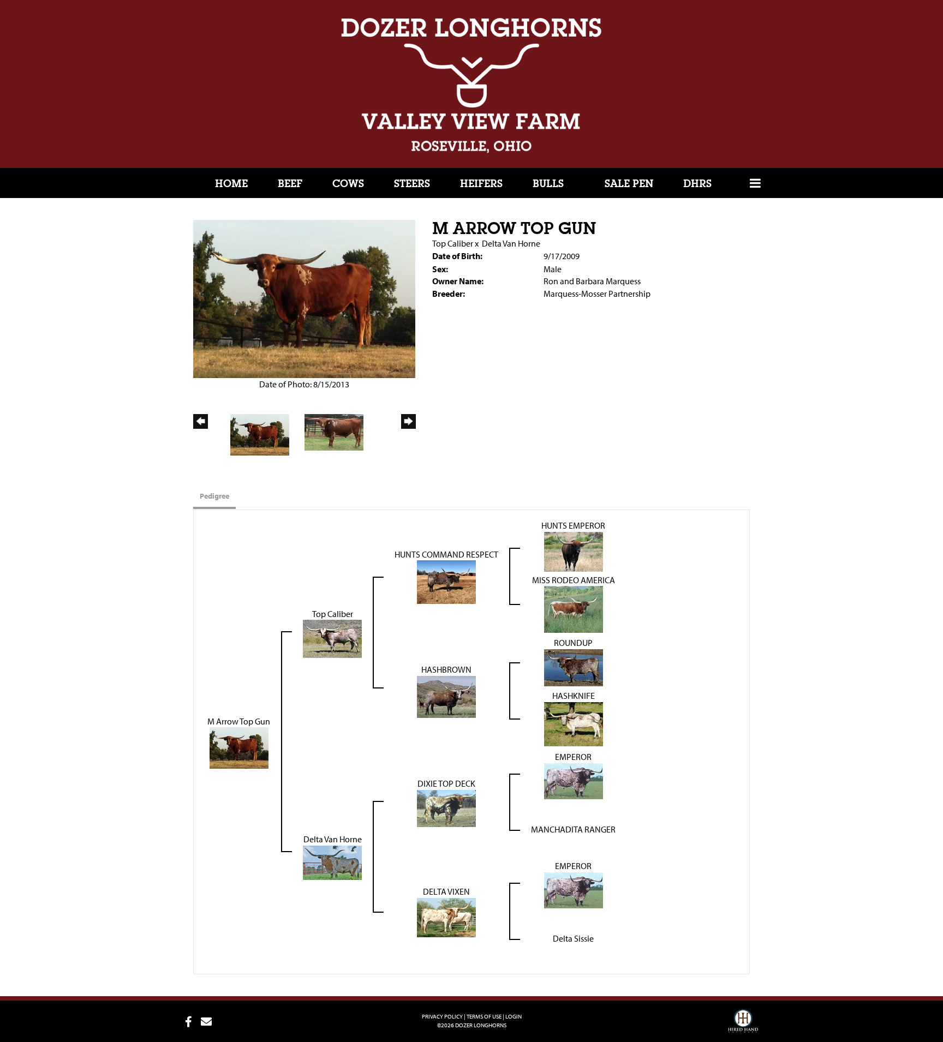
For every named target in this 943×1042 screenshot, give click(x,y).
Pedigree (214, 496)
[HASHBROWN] (446, 696)
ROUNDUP (573, 642)
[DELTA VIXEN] (446, 916)
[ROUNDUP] (573, 666)
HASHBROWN (446, 669)
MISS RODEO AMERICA (573, 579)
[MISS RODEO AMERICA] (573, 608)
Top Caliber (452, 243)
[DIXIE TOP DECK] (446, 807)
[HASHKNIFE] (573, 723)
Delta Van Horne (511, 243)
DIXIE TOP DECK (446, 783)
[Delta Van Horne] (332, 862)
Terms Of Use (484, 1016)
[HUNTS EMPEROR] (573, 550)
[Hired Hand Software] (743, 1025)
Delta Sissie (573, 938)
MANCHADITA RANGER (573, 829)
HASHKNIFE (573, 695)
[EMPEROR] (573, 780)
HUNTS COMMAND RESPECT (446, 554)
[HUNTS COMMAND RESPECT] (446, 581)
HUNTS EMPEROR (573, 525)
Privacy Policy (442, 1016)
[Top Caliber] (332, 637)
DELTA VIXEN (446, 891)
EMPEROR (573, 756)
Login (513, 1016)
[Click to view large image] (304, 297)
